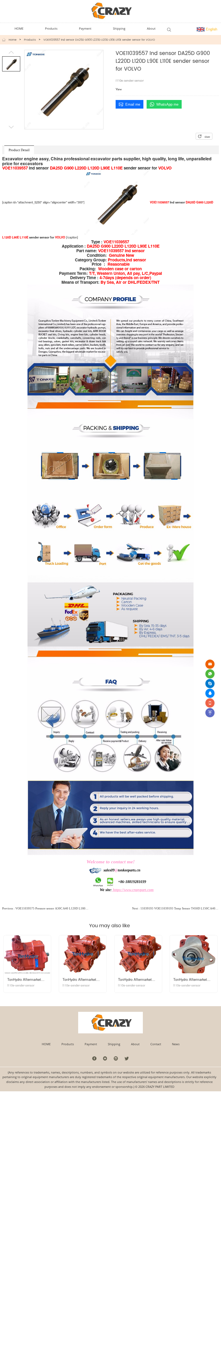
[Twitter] (126, 1058)
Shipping (114, 1044)
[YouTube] (105, 1058)
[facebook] (94, 1058)
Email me (132, 104)
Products (30, 40)
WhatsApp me (167, 104)
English (211, 29)
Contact (155, 1044)
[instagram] (116, 1058)
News (175, 1044)
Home (12, 40)
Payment (91, 1044)
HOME (46, 1044)
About (135, 1044)
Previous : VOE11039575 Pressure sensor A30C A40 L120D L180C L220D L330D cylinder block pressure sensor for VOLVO (45, 908)
